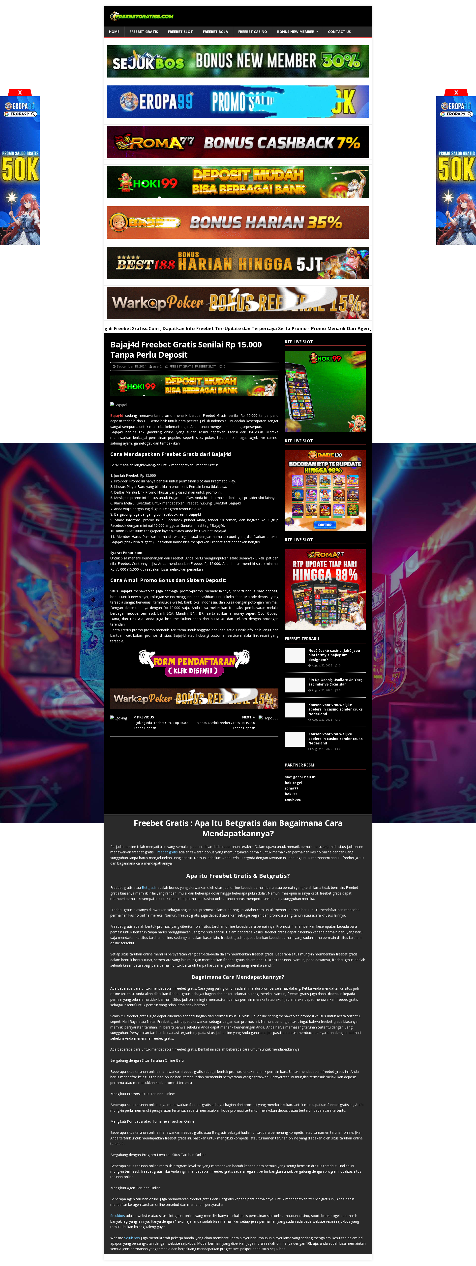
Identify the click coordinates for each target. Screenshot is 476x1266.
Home (114, 31)
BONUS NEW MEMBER (295, 31)
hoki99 (291, 793)
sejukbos (293, 799)
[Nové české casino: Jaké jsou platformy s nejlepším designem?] (295, 660)
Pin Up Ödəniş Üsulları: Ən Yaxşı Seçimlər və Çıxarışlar (335, 681)
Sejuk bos (132, 1238)
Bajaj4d (116, 415)
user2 (157, 366)
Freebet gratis (166, 852)
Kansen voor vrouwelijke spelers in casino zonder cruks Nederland (335, 709)
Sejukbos (117, 1215)
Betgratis (149, 887)
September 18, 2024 (131, 366)
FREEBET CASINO (252, 31)
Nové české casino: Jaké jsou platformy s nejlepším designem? (334, 655)
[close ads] (456, 92)
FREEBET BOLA (215, 31)
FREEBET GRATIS (144, 31)
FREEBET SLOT (180, 31)
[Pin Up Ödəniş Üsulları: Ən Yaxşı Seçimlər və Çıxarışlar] (295, 689)
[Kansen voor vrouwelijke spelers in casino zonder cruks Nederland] (295, 714)
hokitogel (293, 782)
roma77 (291, 788)
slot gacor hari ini (300, 777)
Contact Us (339, 31)
